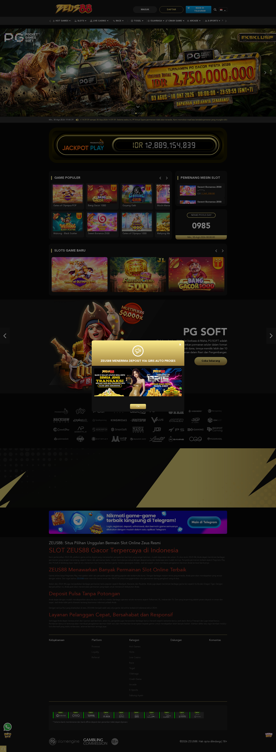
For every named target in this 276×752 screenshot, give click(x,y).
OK (138, 406)
